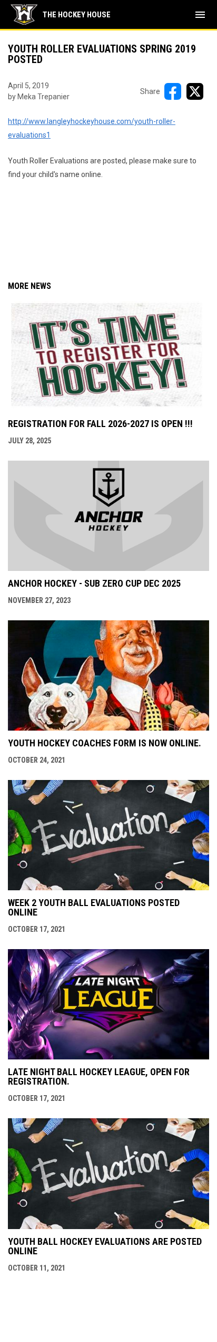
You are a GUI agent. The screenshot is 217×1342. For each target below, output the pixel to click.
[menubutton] (200, 14)
